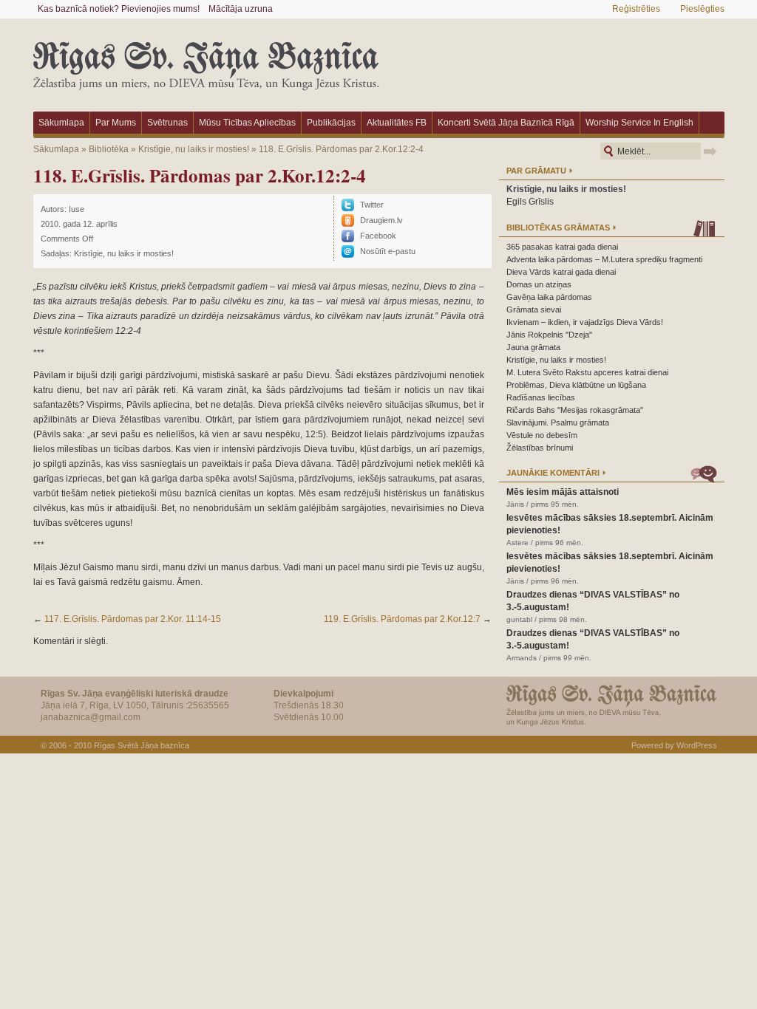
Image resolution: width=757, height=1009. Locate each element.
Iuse (76, 209)
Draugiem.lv (381, 220)
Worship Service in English (639, 122)
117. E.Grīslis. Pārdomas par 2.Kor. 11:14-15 (132, 619)
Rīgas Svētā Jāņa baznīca (141, 745)
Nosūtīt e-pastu (387, 251)
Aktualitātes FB (397, 122)
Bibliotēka (109, 149)
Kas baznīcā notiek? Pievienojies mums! (119, 9)
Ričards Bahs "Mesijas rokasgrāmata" (574, 410)
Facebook (378, 235)
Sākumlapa (61, 122)
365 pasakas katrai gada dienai (562, 246)
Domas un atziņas (538, 284)
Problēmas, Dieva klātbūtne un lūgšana (576, 384)
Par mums (115, 122)
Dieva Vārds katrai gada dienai (561, 271)
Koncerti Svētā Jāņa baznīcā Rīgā (506, 122)
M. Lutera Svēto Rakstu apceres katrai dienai (587, 372)
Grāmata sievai (533, 309)
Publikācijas (331, 122)
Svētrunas (167, 122)
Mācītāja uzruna (240, 9)
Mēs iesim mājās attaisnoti (562, 492)
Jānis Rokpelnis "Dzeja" (549, 334)
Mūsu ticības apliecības (247, 122)
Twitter (372, 204)
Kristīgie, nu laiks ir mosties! (193, 149)
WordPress (696, 745)
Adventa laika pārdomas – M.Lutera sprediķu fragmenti (604, 259)
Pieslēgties (702, 9)
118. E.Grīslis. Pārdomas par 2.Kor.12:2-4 (341, 149)
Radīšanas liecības (540, 397)
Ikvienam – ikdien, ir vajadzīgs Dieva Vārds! (584, 322)
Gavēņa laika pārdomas (549, 297)
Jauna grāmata (533, 347)
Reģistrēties (636, 9)
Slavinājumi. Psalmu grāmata (557, 422)
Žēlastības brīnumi (539, 447)
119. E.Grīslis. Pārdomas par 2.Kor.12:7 (402, 619)
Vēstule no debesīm (541, 435)
